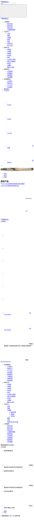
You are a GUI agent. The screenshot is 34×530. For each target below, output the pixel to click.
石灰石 (9, 55)
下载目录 (10, 376)
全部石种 (10, 380)
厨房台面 (13, 412)
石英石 (9, 53)
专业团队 (10, 87)
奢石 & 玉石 (10, 67)
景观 (8, 41)
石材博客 (10, 77)
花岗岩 (9, 49)
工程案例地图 (11, 29)
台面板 (9, 37)
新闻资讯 (10, 434)
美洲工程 (10, 24)
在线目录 (10, 378)
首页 (5, 173)
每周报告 (10, 75)
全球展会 (10, 73)
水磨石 (9, 65)
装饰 (8, 39)
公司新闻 (10, 71)
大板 (8, 33)
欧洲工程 (10, 26)
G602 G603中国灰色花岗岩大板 (10, 185)
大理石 (9, 51)
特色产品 (10, 43)
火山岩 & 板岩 (11, 59)
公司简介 (10, 81)
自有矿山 (10, 83)
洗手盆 (13, 416)
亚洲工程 (10, 27)
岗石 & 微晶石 (11, 61)
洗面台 (13, 414)
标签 (5, 175)
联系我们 (6, 89)
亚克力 (9, 63)
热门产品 (10, 45)
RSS (5, 512)
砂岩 (8, 57)
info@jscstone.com (6, 361)
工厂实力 (10, 85)
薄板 (8, 35)
